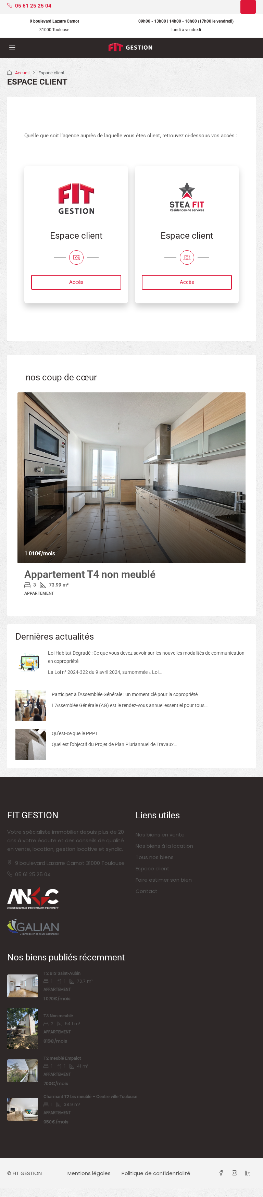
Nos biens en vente (160, 834)
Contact (147, 891)
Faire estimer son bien (164, 879)
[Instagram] (236, 1173)
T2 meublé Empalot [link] (62, 1058)
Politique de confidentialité (156, 1173)
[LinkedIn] (249, 1173)
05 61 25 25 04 (33, 874)
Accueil (22, 72)
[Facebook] (222, 1173)
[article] (131, 499)
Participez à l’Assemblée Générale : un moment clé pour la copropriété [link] (125, 694)
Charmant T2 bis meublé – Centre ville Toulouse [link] (90, 1096)
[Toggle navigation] (248, 7)
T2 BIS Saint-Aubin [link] (61, 973)
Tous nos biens (155, 857)
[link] (131, 478)
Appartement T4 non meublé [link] (89, 574)
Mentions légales (89, 1173)
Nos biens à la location (164, 845)
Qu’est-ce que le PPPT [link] (75, 733)
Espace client (153, 868)
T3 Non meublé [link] (58, 1015)
